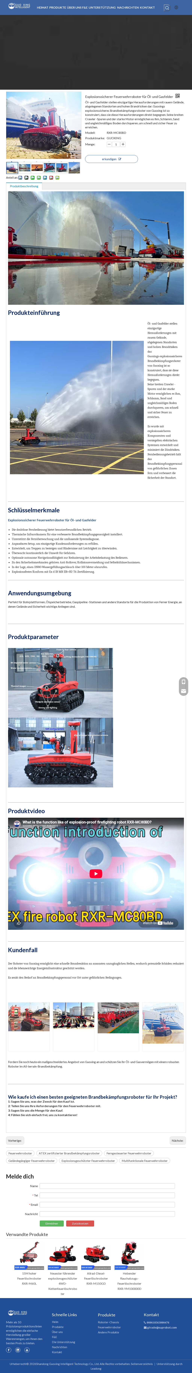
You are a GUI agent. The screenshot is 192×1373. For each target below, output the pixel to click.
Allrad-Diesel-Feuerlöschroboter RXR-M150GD (96, 1278)
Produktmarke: (95, 138)
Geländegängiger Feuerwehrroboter (31, 1160)
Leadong (96, 1368)
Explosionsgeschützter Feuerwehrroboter (88, 1160)
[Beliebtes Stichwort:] (167, 7)
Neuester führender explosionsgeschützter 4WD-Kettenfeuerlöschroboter (62, 1283)
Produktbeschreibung (24, 186)
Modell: (90, 132)
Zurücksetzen (80, 1223)
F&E (54, 1337)
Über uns (57, 1332)
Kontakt (57, 1352)
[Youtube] (27, 1350)
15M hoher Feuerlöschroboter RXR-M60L (29, 1278)
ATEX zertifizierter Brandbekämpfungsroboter (69, 1153)
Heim (55, 1321)
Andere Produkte (108, 1332)
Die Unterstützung (63, 1342)
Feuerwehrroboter (20, 1153)
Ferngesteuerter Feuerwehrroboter (128, 1153)
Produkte (58, 1327)
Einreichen (52, 1223)
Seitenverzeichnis (142, 1364)
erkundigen (109, 159)
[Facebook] (8, 1350)
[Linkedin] (17, 1350)
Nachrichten (59, 1347)
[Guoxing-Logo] (17, 1313)
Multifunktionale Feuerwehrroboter (145, 1160)
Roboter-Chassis (108, 1322)
